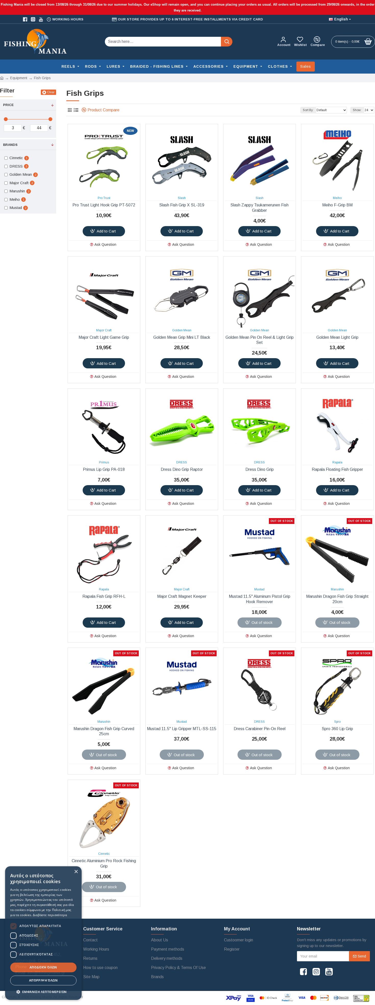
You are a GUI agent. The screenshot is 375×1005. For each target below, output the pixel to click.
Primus (104, 462)
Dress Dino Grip (259, 469)
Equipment (18, 78)
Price (8, 105)
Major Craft (103, 330)
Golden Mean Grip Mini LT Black (181, 337)
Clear (51, 92)
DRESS (181, 462)
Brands (10, 145)
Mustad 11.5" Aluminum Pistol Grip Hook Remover (259, 599)
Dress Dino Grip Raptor (182, 469)
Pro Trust (104, 198)
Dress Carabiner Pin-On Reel (259, 729)
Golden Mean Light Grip (337, 337)
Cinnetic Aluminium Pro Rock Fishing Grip (104, 863)
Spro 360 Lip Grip (337, 729)
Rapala (337, 462)
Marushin (337, 589)
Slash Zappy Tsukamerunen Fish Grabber (259, 208)
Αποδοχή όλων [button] (43, 967)
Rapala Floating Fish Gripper (337, 469)
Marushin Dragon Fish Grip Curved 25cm (103, 731)
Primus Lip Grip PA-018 (104, 469)
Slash (182, 198)
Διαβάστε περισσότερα (50, 915)
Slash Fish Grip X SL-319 (181, 205)
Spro (337, 721)
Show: (357, 110)
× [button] (76, 872)
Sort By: (308, 110)
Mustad (259, 589)
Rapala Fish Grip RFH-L (104, 596)
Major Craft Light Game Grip (104, 337)
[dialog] (43, 933)
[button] (43, 992)
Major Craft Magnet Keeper (181, 596)
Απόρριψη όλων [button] (43, 980)
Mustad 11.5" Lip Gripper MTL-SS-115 (181, 729)
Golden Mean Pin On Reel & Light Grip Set (260, 340)
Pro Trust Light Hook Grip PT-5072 (103, 205)
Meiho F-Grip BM (337, 205)
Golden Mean (181, 330)
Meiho (337, 198)
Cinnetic (104, 854)
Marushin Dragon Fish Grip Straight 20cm (337, 599)
